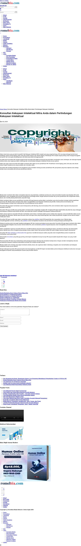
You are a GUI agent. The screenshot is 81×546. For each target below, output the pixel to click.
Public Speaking (7, 43)
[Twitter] (3, 489)
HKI (3, 275)
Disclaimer (6, 504)
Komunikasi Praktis (11, 58)
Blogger (8, 51)
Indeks (5, 66)
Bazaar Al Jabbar (11, 64)
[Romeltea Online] (10, 4)
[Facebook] (3, 487)
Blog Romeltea (10, 57)
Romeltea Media (11, 55)
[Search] (0, 10)
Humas (5, 42)
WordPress (9, 49)
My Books (6, 75)
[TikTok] (3, 495)
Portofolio (6, 501)
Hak (1, 275)
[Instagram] (3, 490)
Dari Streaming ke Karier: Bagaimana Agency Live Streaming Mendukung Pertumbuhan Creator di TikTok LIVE (35, 378)
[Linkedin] (3, 492)
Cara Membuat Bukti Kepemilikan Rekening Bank (17, 384)
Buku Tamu (6, 76)
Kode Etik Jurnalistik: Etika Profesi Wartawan (16, 400)
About (1, 5)
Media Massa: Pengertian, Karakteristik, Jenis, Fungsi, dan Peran (22, 401)
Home (5, 36)
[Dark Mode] (0, 9)
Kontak (5, 72)
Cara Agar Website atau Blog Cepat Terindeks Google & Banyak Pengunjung (25, 398)
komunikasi (10, 237)
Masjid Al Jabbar (11, 63)
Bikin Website (7, 84)
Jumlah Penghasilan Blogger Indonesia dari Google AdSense (21, 403)
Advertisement (7, 73)
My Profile (6, 499)
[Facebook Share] (3, 280)
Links (4, 54)
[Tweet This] (4, 282)
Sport (4, 79)
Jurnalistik (6, 39)
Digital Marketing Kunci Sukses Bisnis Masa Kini (14, 293)
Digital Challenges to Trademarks (9, 297)
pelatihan (37, 219)
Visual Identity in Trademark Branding (11, 294)
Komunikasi (6, 37)
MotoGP (8, 82)
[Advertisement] (40, 97)
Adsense (8, 48)
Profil (4, 5)
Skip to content (4, 0)
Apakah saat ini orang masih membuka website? (17, 383)
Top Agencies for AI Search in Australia (14, 381)
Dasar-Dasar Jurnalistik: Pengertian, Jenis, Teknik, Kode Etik (20, 404)
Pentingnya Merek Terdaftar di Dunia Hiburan (13, 299)
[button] (16, 7)
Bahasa (5, 45)
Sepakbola (9, 81)
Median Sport (10, 61)
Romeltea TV (7, 78)
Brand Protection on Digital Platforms (11, 296)
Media (5, 40)
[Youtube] (3, 493)
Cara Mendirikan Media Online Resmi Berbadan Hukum (19, 395)
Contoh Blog (10, 60)
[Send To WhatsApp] (3, 287)
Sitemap (5, 505)
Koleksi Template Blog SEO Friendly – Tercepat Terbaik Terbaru (21, 394)
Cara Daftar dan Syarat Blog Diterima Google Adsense (19, 392)
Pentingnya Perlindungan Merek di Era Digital (13, 300)
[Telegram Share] (3, 285)
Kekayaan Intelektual (10, 275)
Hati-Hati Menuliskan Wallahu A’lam (13, 397)
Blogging (5, 46)
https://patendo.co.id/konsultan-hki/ (17, 232)
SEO (4, 52)
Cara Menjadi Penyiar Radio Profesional (14, 391)
